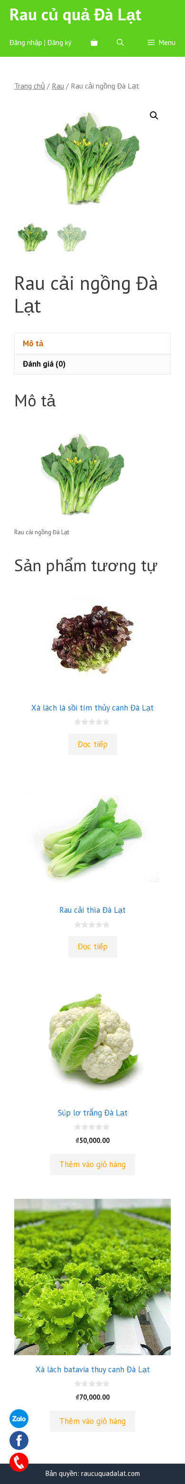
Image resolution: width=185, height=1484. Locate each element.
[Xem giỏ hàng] (94, 42)
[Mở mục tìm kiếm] (120, 42)
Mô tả (33, 343)
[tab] (92, 343)
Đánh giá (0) (44, 364)
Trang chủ (29, 85)
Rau (58, 85)
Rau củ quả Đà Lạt (75, 14)
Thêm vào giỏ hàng (92, 1164)
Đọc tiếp (93, 744)
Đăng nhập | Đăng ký (40, 42)
